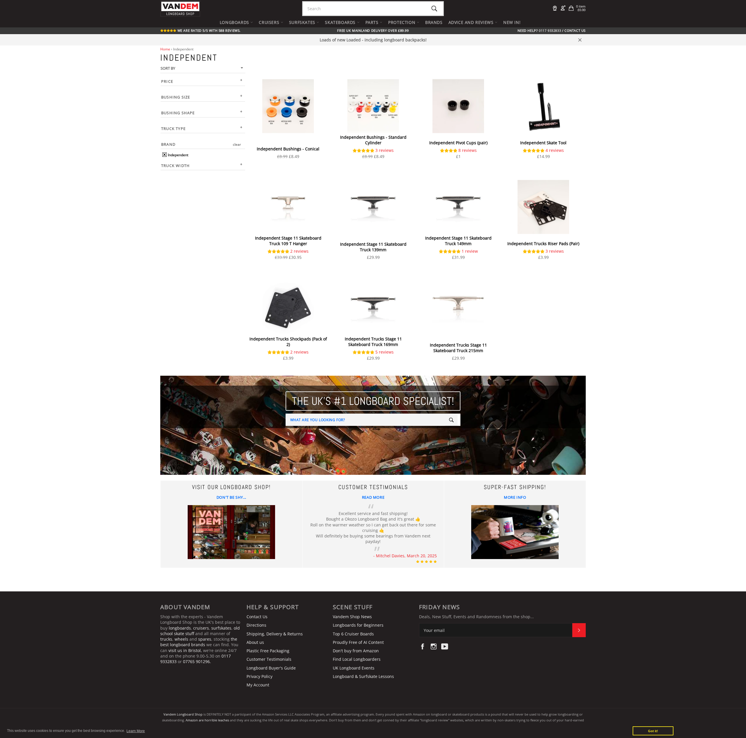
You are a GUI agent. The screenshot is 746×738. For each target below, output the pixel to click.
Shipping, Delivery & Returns (275, 634)
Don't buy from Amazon (356, 650)
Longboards (235, 22)
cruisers (201, 628)
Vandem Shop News (352, 616)
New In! (511, 22)
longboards (180, 628)
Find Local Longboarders (357, 659)
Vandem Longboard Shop (183, 714)
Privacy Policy (259, 676)
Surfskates (303, 22)
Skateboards (341, 22)
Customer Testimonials (269, 659)
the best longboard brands (198, 641)
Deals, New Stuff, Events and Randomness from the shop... (476, 616)
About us (255, 642)
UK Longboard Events (353, 668)
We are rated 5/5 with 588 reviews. (208, 31)
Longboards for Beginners (358, 625)
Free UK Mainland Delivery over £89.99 (373, 31)
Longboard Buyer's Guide (271, 668)
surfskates (221, 628)
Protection (402, 22)
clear (237, 144)
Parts (372, 22)
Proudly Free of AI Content (358, 642)
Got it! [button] (653, 731)
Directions (256, 625)
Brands (434, 22)
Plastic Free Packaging (268, 650)
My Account (258, 685)
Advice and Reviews (471, 22)
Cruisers (269, 22)
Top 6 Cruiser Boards (353, 634)
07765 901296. (197, 661)
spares (204, 639)
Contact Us (575, 31)
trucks (166, 639)
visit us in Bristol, (185, 650)
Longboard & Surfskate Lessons (363, 676)
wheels (182, 639)
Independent (177, 154)
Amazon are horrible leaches (207, 720)
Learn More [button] (135, 731)
